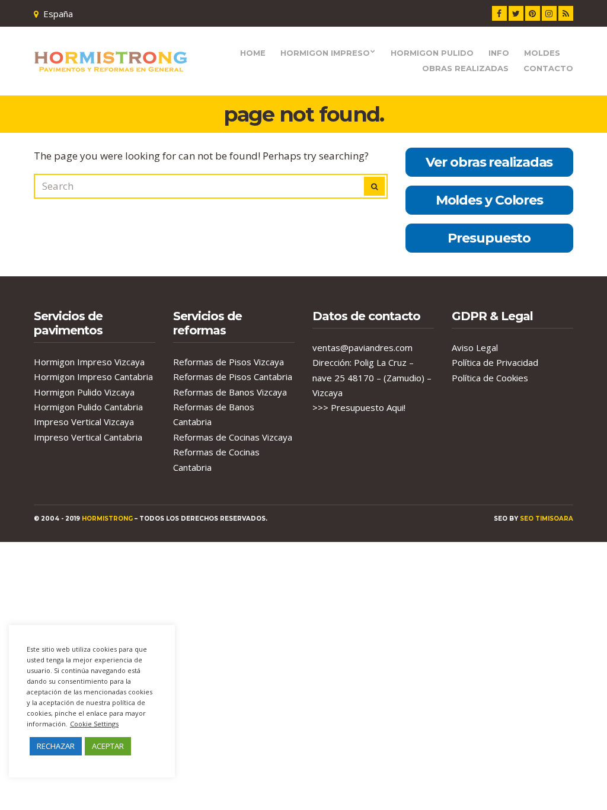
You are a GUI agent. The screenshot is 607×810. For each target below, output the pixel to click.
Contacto (548, 68)
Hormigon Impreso (325, 53)
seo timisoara (546, 518)
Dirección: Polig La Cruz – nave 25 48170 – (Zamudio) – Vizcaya (372, 377)
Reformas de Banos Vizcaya (230, 392)
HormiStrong (107, 518)
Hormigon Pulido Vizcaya (84, 392)
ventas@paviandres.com (362, 347)
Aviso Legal (475, 347)
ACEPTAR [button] (108, 746)
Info (498, 53)
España (58, 14)
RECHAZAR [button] (56, 746)
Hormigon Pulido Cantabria (88, 407)
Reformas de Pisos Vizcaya (228, 362)
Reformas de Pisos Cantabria (232, 376)
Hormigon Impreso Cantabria (93, 376)
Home (253, 53)
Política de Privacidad (495, 362)
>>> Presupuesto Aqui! (358, 407)
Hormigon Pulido (432, 53)
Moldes (542, 53)
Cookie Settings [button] (94, 723)
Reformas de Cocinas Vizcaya (232, 437)
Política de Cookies (490, 378)
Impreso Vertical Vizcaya (84, 422)
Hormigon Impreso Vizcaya (89, 362)
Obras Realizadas (465, 68)
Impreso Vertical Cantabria (88, 437)
